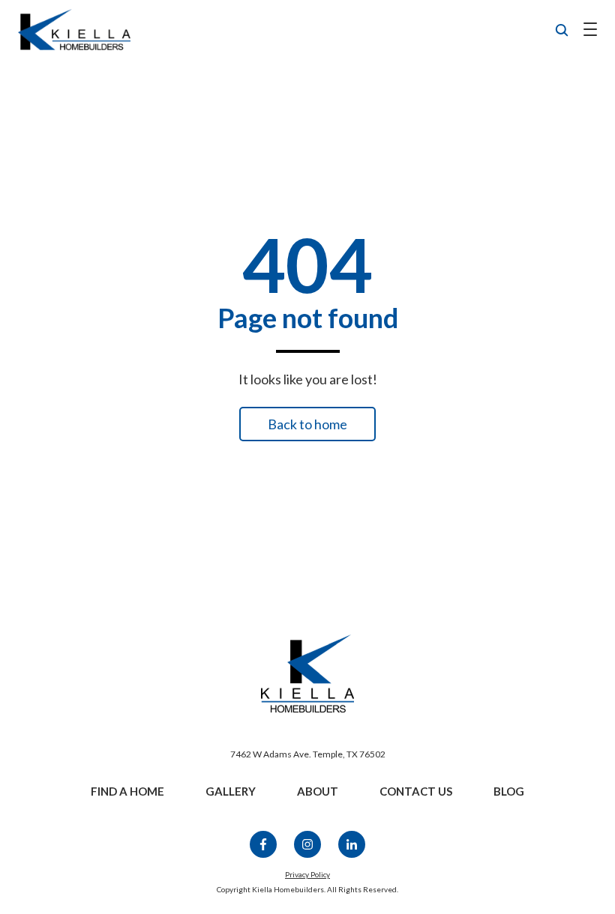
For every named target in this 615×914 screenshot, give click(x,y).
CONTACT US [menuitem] (416, 791)
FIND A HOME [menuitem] (127, 791)
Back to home (307, 424)
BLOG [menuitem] (509, 791)
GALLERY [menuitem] (231, 791)
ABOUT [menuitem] (317, 791)
